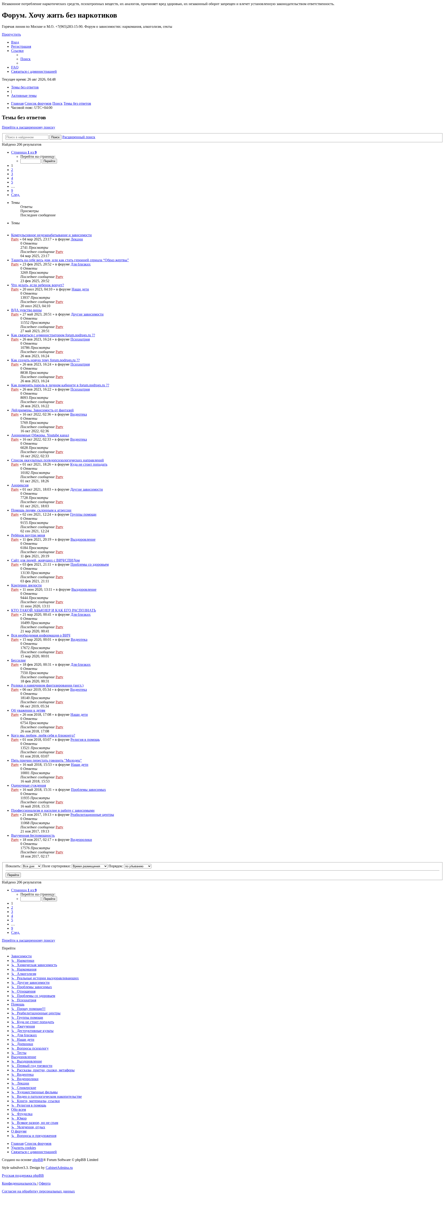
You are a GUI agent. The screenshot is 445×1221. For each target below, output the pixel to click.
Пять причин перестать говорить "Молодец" (46, 760)
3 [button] (12, 174)
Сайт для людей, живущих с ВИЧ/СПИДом (45, 560)
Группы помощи (83, 514)
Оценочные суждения (28, 785)
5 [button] (12, 182)
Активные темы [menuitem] (24, 96)
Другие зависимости (87, 314)
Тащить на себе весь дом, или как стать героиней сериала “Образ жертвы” (70, 260)
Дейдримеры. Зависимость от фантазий (42, 410)
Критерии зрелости (26, 585)
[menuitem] (15, 42)
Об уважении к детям (28, 710)
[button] (24, 152)
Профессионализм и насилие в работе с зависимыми (53, 810)
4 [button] (12, 178)
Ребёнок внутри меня (28, 535)
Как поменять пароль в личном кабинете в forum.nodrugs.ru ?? (60, 385)
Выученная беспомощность (33, 835)
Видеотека (78, 414)
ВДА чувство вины (26, 310)
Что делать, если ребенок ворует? (37, 285)
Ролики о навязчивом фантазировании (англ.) (47, 685)
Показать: (14, 866)
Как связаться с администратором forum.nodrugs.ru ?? (53, 335)
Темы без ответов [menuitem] (25, 87)
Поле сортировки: (57, 866)
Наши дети (80, 289)
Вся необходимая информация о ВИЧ (40, 635)
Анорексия (20, 485)
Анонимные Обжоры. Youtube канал (40, 435)
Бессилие (18, 660)
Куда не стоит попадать (88, 464)
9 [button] (12, 190)
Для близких (81, 264)
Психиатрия (80, 339)
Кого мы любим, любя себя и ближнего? (43, 735)
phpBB (37, 1160)
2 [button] (12, 170)
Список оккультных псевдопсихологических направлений (57, 460)
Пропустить (11, 34)
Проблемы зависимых (88, 790)
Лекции (77, 239)
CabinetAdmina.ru (59, 1168)
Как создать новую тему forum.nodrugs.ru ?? (45, 360)
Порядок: (116, 866)
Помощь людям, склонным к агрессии (41, 510)
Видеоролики (81, 840)
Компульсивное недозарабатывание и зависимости (51, 235)
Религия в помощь (85, 739)
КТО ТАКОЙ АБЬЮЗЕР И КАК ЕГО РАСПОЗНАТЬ (53, 610)
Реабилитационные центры (92, 815)
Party (15, 239)
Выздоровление (82, 539)
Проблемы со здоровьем (89, 564)
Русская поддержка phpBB (23, 1175)
